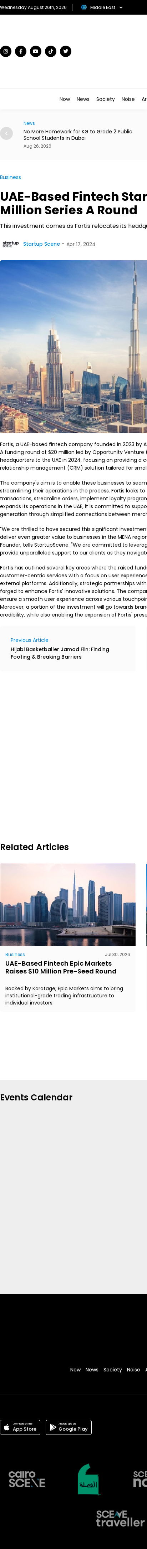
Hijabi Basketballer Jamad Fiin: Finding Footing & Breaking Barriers (60, 653)
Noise (128, 99)
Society (105, 99)
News (83, 99)
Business (10, 177)
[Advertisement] (73, 755)
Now (65, 99)
